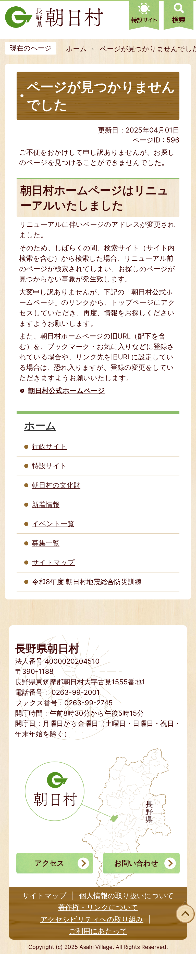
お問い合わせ (136, 863)
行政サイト (49, 446)
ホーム (76, 49)
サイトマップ (53, 562)
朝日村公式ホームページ (66, 390)
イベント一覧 (53, 523)
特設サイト (49, 466)
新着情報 (45, 504)
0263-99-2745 (88, 703)
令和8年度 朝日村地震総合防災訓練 (87, 582)
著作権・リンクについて (98, 907)
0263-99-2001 (76, 692)
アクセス (49, 863)
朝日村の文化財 (56, 485)
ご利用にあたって (98, 931)
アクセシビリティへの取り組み (91, 919)
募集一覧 (45, 543)
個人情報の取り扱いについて (126, 895)
